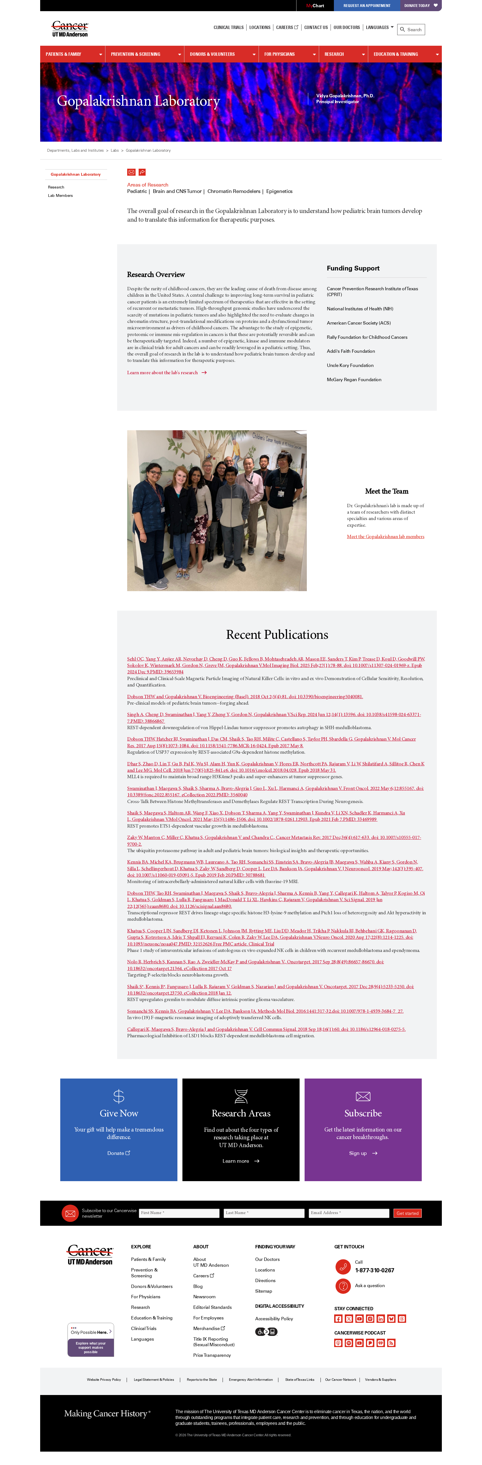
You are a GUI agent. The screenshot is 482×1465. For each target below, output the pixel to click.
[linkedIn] (380, 1318)
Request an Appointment (367, 5)
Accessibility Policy (274, 1318)
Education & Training (396, 54)
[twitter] (349, 1318)
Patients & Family (63, 54)
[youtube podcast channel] (359, 1343)
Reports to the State (202, 1380)
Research (334, 54)
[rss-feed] (391, 1343)
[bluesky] (391, 1318)
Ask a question (370, 1285)
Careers (285, 27)
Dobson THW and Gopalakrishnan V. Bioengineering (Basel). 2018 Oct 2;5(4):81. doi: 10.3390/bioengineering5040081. (245, 697)
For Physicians (279, 54)
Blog (198, 1286)
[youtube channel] (359, 1318)
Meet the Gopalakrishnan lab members (385, 537)
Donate (116, 1153)
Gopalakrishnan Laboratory (76, 174)
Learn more (236, 1161)
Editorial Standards (212, 1307)
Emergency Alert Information (251, 1380)
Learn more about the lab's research (162, 373)
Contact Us (316, 27)
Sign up (358, 1153)
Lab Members (60, 195)
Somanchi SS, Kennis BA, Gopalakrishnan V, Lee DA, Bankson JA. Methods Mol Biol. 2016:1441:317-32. (229, 1011)
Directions (265, 1280)
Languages (377, 27)
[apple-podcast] (338, 1343)
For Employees (208, 1318)
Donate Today (417, 5)
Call (374, 1266)
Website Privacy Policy (104, 1380)
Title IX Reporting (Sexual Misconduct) (214, 1342)
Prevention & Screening (135, 54)
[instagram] (370, 1318)
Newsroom (204, 1296)
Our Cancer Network (340, 1380)
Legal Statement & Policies (154, 1380)
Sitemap (263, 1291)
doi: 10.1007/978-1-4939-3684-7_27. (368, 1011)
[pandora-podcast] (370, 1343)
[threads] (402, 1318)
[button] (131, 170)
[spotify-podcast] (349, 1343)
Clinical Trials (229, 27)
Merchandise (207, 1328)
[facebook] (338, 1318)
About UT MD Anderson (211, 1262)
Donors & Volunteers (212, 54)
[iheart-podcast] (380, 1343)
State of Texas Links (299, 1380)
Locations (265, 1270)
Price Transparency (212, 1355)
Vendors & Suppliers (380, 1380)
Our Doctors (347, 27)
